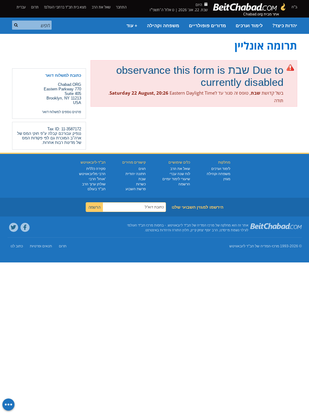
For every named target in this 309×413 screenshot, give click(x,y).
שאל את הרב (101, 7)
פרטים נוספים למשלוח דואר (61, 112)
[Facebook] (25, 227)
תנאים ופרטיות (41, 246)
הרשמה (184, 184)
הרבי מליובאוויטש (92, 174)
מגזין (226, 179)
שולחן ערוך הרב (94, 184)
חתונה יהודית (136, 174)
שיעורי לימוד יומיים (176, 179)
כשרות (141, 184)
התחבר (122, 7)
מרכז (275, 246)
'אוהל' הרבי (97, 179)
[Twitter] (13, 227)
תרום (35, 7)
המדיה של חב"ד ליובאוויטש (250, 246)
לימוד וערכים (249, 26)
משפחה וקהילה (163, 26)
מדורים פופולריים (207, 26)
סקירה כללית (96, 169)
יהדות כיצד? (284, 26)
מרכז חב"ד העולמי (140, 225)
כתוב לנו (17, 246)
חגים (142, 169)
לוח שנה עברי (180, 174)
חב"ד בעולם (97, 189)
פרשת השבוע (136, 189)
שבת (142, 179)
